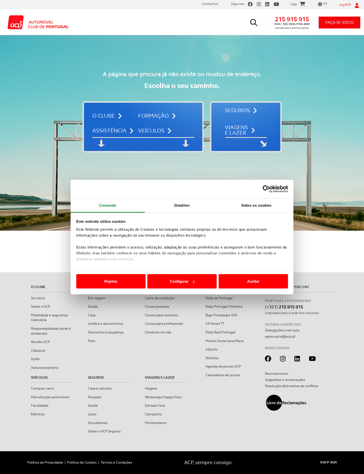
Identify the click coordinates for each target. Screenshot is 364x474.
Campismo (153, 414)
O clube (103, 115)
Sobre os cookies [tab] (256, 205)
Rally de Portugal (219, 298)
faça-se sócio (339, 22)
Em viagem (96, 298)
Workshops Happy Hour (163, 397)
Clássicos (38, 350)
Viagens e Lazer (236, 130)
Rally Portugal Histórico (224, 306)
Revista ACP (40, 342)
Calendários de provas (223, 375)
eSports (212, 349)
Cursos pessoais (157, 306)
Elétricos (38, 414)
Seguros (237, 110)
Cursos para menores (161, 315)
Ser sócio (38, 298)
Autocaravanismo (45, 367)
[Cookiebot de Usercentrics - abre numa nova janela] (266, 189)
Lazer (92, 414)
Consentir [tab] (107, 205)
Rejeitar (111, 281)
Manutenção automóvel (50, 397)
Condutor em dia (158, 332)
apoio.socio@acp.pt (280, 336)
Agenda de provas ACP (223, 366)
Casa (92, 315)
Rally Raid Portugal (220, 332)
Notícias (212, 358)
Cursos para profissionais (164, 323)
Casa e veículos (100, 388)
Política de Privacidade (45, 462)
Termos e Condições (116, 462)
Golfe (35, 359)
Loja (293, 4)
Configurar (179, 281)
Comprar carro (42, 388)
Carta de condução (160, 298)
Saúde (93, 306)
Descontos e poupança (106, 332)
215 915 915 (292, 19)
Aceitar (253, 281)
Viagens (151, 388)
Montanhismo (156, 423)
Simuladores (97, 423)
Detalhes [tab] (182, 205)
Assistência (109, 130)
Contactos (210, 3)
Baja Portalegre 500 (221, 315)
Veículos (151, 130)
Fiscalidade (40, 405)
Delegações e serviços (282, 330)
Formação (153, 115)
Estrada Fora (155, 405)
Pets (91, 341)
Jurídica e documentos (105, 323)
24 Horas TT (215, 323)
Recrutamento (276, 373)
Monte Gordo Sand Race (225, 341)
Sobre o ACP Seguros (104, 431)
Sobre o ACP (40, 306)
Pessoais (94, 397)
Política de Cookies (82, 462)
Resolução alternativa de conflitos (291, 386)
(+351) (284, 307)
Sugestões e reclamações (285, 379)
